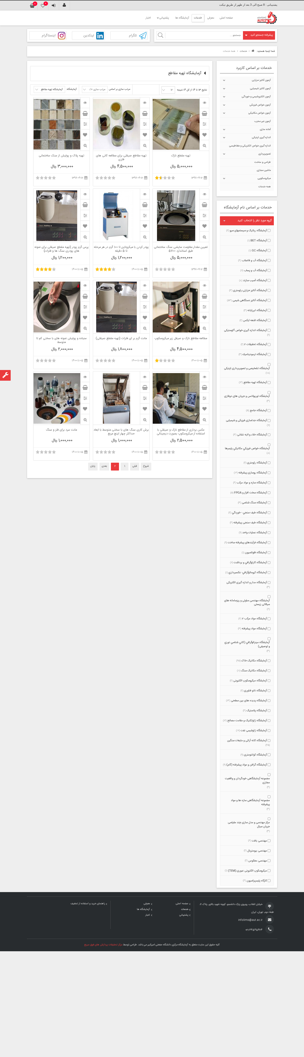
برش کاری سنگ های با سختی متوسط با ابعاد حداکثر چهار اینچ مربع (121, 432)
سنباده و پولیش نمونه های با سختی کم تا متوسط (61, 340)
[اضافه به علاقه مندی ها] (204, 135)
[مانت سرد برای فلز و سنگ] (85, 376)
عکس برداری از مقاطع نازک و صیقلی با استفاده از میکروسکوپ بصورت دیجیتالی (181, 432)
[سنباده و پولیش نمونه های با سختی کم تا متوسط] (85, 285)
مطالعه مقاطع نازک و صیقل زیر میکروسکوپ (180, 339)
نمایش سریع (204, 145)
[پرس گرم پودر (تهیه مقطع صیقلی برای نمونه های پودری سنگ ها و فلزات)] (85, 194)
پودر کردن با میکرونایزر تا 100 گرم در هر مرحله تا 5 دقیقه (121, 249)
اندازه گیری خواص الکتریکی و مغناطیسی (250, 146)
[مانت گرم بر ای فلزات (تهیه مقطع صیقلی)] (144, 285)
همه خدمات (264, 187)
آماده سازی (265, 129)
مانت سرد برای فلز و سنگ (61, 430)
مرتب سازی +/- (97, 89)
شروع (146, 466)
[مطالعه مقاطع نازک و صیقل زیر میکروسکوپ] (204, 285)
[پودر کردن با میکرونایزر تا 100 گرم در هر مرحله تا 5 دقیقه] (144, 194)
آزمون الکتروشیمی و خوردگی (256, 97)
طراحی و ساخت (262, 162)
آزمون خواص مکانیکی (259, 113)
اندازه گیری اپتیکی (261, 137)
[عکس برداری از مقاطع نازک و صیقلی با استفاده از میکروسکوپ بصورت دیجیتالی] (204, 376)
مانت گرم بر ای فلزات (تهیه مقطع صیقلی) (121, 339)
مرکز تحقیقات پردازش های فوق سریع (103, 945)
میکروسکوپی (264, 178)
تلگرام (133, 35)
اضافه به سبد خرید (204, 113)
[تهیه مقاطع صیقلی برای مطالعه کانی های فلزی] (144, 102)
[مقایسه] (204, 124)
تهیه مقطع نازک (180, 156)
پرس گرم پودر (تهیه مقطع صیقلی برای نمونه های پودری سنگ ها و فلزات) (61, 249)
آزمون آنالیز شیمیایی (260, 88)
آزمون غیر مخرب (262, 121)
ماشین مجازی (264, 170)
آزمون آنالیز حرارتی (261, 80)
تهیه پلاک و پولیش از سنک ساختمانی (61, 156)
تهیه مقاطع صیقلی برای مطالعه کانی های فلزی (121, 158)
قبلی (135, 466)
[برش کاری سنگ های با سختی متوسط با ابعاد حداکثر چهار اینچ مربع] (144, 376)
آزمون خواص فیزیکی (260, 105)
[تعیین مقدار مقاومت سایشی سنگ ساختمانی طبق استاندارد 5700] (204, 194)
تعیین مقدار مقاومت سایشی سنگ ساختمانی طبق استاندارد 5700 (181, 249)
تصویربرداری (264, 154)
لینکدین (88, 35)
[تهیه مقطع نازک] (204, 102)
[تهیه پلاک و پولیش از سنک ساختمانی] (85, 102)
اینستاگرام (49, 35)
